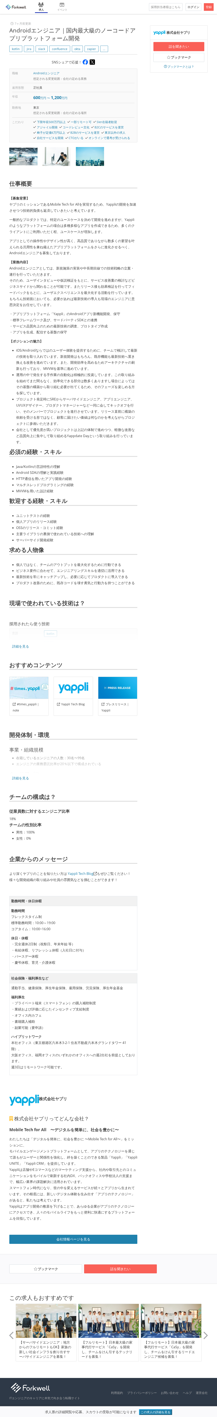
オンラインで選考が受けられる (109, 138)
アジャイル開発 (47, 127)
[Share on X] (92, 62)
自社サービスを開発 (50, 138)
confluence (59, 49)
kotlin (16, 49)
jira (29, 49)
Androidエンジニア (46, 73)
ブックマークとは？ (180, 67)
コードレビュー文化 (76, 127)
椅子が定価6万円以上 (51, 132)
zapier (91, 49)
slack (41, 49)
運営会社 (202, 1393)
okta (77, 49)
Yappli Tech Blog (73, 704)
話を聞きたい (179, 46)
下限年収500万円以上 (51, 122)
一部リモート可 (81, 122)
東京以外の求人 (115, 132)
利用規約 (117, 1393)
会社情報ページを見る (73, 1239)
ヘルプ (187, 1393)
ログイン (193, 7)
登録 (209, 7)
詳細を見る (20, 646)
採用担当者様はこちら (166, 7)
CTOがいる (76, 138)
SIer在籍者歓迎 (107, 122)
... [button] (104, 49)
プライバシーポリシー (142, 1393)
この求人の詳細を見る (155, 1412)
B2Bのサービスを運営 (85, 132)
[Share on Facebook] (85, 62)
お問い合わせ (170, 1393)
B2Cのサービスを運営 (109, 127)
